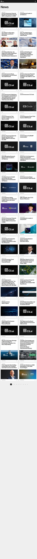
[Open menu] (35, 1)
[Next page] (27, 384)
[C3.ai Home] (2, 1)
